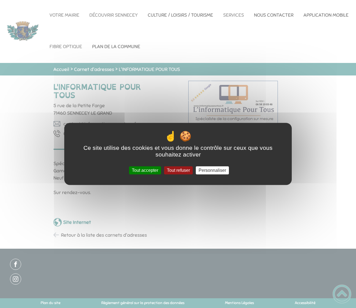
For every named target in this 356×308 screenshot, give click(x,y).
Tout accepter (145, 170)
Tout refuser (178, 170)
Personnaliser (212, 170)
